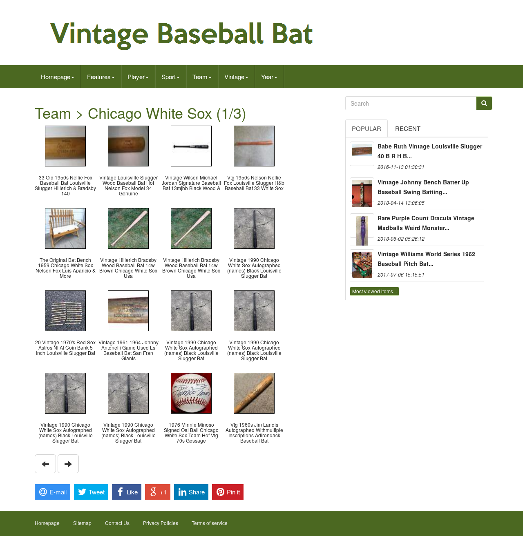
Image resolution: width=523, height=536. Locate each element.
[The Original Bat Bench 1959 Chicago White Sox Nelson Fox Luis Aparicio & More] (65, 227)
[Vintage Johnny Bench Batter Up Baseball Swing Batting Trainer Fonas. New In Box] (362, 189)
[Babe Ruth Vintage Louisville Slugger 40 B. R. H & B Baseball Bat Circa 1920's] (362, 154)
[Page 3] (45, 463)
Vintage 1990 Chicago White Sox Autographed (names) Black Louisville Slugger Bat (254, 267)
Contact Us (117, 522)
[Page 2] (68, 463)
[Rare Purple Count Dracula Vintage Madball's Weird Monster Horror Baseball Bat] (362, 225)
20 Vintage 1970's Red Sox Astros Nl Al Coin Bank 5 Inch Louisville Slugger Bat (65, 347)
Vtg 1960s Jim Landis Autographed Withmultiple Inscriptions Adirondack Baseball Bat (254, 432)
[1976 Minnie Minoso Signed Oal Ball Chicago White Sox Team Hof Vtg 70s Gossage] (191, 392)
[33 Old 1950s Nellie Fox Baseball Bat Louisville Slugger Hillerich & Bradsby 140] (65, 145)
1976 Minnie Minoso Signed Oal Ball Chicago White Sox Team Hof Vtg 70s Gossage (191, 432)
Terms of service (210, 522)
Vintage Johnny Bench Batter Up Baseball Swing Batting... (423, 187)
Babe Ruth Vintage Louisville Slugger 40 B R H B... (430, 151)
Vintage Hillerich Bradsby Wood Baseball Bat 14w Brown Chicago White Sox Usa (128, 267)
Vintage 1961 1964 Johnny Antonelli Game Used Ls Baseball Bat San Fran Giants (128, 350)
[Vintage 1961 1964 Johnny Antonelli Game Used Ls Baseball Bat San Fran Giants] (128, 310)
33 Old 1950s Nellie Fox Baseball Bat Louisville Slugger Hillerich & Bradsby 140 (65, 185)
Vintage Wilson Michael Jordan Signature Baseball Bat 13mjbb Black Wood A (191, 182)
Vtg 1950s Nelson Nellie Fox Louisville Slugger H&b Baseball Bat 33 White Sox (254, 182)
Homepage (55, 76)
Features (99, 76)
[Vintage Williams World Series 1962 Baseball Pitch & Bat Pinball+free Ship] (362, 261)
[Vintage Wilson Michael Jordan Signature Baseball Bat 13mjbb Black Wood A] (191, 145)
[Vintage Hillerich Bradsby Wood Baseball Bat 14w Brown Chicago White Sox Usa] (128, 227)
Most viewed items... (374, 291)
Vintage (234, 76)
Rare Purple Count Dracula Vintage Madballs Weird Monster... (426, 223)
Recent (407, 128)
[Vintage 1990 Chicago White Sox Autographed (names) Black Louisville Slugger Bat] (254, 227)
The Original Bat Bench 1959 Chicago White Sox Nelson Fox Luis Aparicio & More (66, 267)
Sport (168, 76)
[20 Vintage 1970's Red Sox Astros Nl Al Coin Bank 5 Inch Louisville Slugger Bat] (65, 310)
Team (200, 76)
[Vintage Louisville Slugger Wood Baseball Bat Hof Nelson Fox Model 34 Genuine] (128, 145)
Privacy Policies (160, 522)
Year (267, 76)
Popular (366, 128)
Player (136, 76)
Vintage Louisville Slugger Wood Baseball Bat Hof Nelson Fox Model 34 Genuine (128, 185)
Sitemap (82, 522)
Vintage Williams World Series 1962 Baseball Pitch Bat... (426, 259)
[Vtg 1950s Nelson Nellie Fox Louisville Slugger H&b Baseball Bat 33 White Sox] (254, 145)
